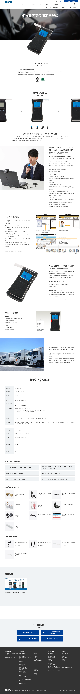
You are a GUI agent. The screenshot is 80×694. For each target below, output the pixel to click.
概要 (47, 7)
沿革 (63, 656)
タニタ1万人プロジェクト (52, 654)
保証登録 (35, 673)
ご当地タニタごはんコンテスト (53, 666)
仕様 (51, 7)
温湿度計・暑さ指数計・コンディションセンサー (23, 668)
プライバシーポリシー (24, 690)
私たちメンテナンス (51, 656)
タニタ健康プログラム (37, 659)
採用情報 (63, 660)
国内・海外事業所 (65, 657)
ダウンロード (36, 672)
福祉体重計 (21, 661)
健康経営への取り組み (52, 657)
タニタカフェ (36, 657)
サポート (48, 4)
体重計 (20, 660)
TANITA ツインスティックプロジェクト (54, 668)
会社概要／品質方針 (65, 654)
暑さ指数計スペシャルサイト (10, 657)
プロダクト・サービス (36, 4)
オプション (64, 7)
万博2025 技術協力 (51, 653)
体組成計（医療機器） (23, 672)
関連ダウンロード (56, 7)
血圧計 (20, 673)
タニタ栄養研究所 (51, 662)
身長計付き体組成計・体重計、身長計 (25, 658)
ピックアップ (24, 4)
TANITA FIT (35, 653)
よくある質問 (36, 667)
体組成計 (20, 654)
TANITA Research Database (38, 654)
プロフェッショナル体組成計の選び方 (25, 680)
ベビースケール (21, 663)
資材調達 (63, 659)
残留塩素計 (21, 669)
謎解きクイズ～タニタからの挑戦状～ (54, 671)
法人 (60, 1)
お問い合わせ (36, 669)
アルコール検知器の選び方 (23, 682)
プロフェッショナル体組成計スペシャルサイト (11, 654)
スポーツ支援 (50, 660)
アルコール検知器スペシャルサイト (11, 656)
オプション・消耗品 (22, 676)
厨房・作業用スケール (23, 665)
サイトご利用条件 (15, 690)
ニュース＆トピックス (66, 662)
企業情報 (56, 4)
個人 (57, 1)
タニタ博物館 (50, 663)
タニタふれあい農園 (51, 664)
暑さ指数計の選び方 (22, 683)
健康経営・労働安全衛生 (38, 660)
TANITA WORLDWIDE (67, 667)
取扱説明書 (74, 7)
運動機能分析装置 (22, 664)
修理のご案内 (36, 670)
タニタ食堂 (35, 656)
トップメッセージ (65, 653)
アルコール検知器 (22, 656)
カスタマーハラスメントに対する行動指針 (38, 690)
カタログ (35, 674)
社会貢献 (49, 659)
